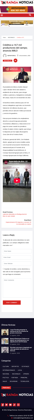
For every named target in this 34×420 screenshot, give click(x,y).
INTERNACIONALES (9, 370)
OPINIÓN (26, 374)
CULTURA (6, 366)
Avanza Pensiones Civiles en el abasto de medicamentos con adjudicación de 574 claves (19, 340)
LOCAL (20, 370)
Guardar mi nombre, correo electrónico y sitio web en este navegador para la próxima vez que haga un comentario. (16, 271)
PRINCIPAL (24, 377)
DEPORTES (15, 366)
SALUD (5, 381)
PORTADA (15, 377)
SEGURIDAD (13, 381)
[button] (2, 15)
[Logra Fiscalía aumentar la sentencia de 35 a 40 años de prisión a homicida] (4, 332)
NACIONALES (11, 37)
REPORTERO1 (11, 55)
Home (4, 37)
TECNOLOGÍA (24, 381)
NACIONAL (6, 374)
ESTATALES (25, 366)
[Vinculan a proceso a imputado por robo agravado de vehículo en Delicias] (4, 350)
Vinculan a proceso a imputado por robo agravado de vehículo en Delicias (21, 349)
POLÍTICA (6, 377)
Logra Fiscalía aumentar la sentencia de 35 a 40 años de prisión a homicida (19, 331)
